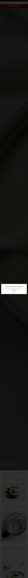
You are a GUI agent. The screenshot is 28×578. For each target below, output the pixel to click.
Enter (14, 292)
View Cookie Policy (14, 290)
